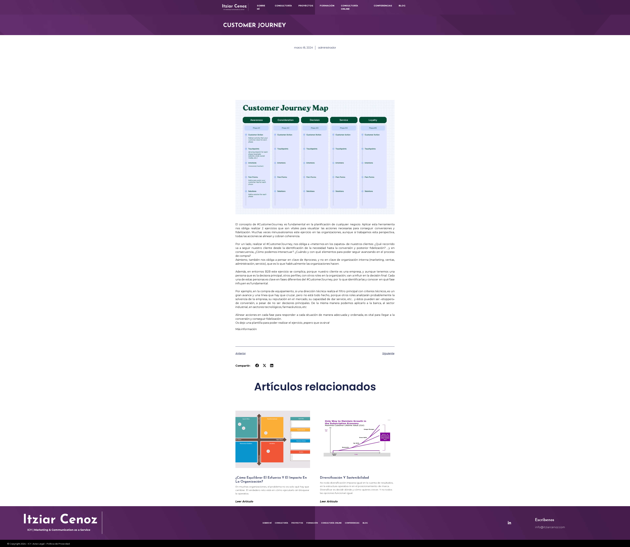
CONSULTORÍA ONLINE (349, 7)
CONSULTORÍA (283, 5)
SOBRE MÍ (261, 7)
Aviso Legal (38, 543)
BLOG (402, 5)
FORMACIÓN (327, 5)
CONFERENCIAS (383, 5)
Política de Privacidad (58, 543)
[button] (257, 365)
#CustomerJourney (270, 224)
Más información (246, 329)
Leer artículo (244, 501)
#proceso (310, 259)
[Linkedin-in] (509, 523)
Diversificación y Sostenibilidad (345, 477)
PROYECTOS (305, 5)
